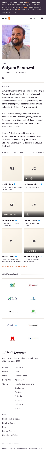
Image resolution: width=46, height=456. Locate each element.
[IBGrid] (33, 338)
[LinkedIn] (3, 77)
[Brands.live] (33, 298)
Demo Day (6, 380)
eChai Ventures (13, 352)
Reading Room (8, 423)
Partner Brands (8, 431)
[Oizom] (33, 311)
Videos (17, 408)
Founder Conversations (24, 384)
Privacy (5, 448)
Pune (4, 64)
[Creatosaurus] (12, 311)
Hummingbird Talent (10, 435)
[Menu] (42, 18)
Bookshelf (19, 400)
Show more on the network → (14, 266)
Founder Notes (21, 376)
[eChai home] (6, 18)
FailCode (18, 392)
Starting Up (19, 388)
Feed (17, 372)
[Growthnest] (12, 325)
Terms (12, 448)
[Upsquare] (33, 325)
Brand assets (22, 448)
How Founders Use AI (11, 419)
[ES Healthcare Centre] (12, 285)
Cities (4, 376)
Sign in (31, 18)
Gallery (5, 384)
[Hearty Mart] (12, 338)
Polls (4, 427)
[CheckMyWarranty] (12, 298)
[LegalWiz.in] (33, 285)
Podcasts (19, 404)
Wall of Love (20, 380)
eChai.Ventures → (35, 448)
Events (5, 372)
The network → (38, 152)
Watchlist (18, 396)
